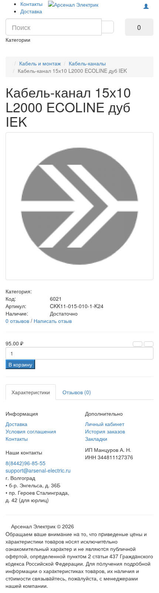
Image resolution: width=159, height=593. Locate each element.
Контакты (31, 3)
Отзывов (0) (76, 392)
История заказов (105, 431)
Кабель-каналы (87, 63)
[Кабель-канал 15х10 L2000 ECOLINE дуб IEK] (79, 206)
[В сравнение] (148, 344)
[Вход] (146, 6)
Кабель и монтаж (40, 63)
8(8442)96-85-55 (25, 463)
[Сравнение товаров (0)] (124, 4)
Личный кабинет (104, 423)
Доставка (31, 11)
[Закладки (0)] (134, 4)
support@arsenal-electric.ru (38, 470)
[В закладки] (137, 344)
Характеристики (30, 392)
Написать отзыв (53, 320)
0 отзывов (17, 320)
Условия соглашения (31, 431)
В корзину (20, 364)
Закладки (96, 438)
